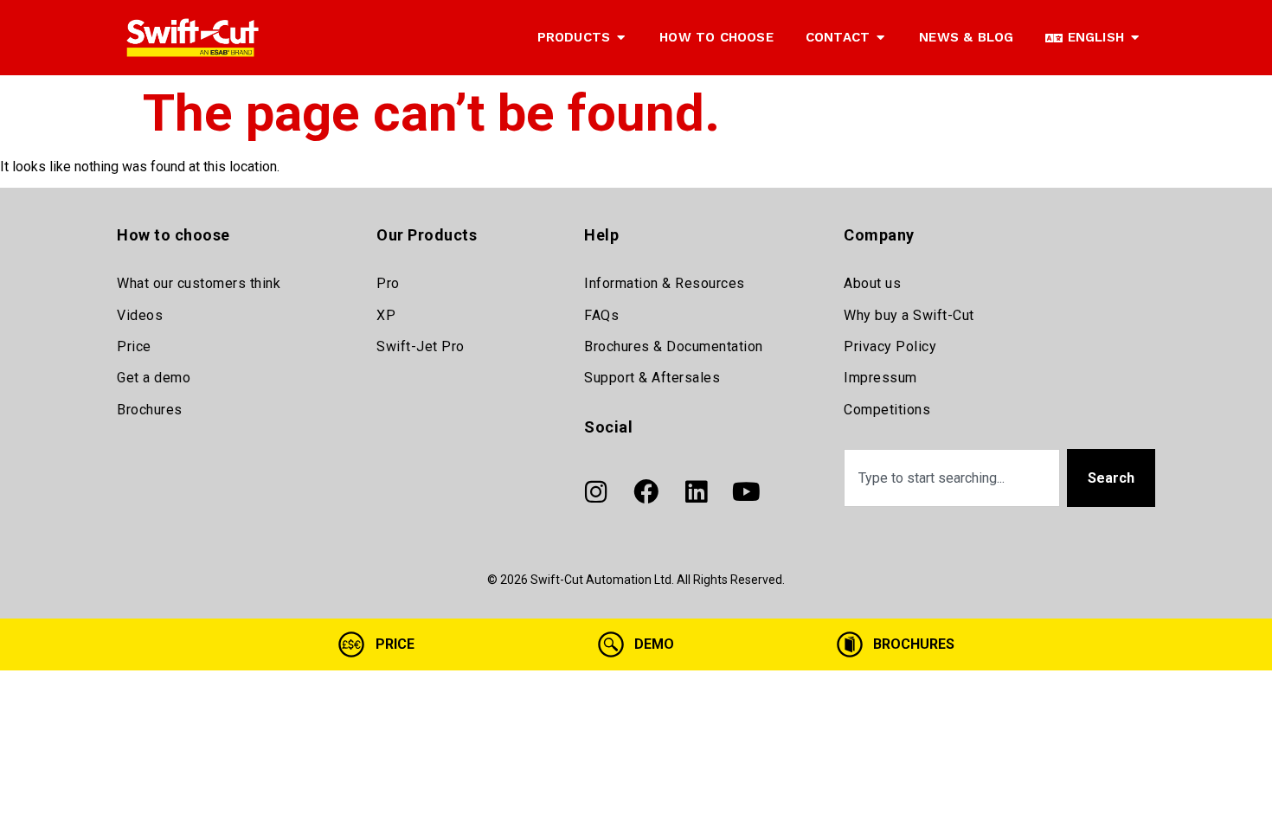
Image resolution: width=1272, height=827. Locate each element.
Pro (388, 283)
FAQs (601, 315)
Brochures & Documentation (673, 346)
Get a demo (153, 377)
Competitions (887, 409)
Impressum (880, 377)
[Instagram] (595, 491)
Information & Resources (664, 283)
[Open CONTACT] (880, 38)
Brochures (150, 409)
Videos (140, 315)
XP (385, 315)
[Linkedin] (696, 491)
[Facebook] (645, 491)
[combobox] (952, 478)
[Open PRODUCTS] (620, 38)
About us (872, 283)
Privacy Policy (890, 346)
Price (134, 346)
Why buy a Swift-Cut (909, 315)
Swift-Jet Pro (420, 346)
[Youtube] (746, 491)
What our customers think (198, 283)
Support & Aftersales (652, 377)
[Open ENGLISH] (1134, 38)
